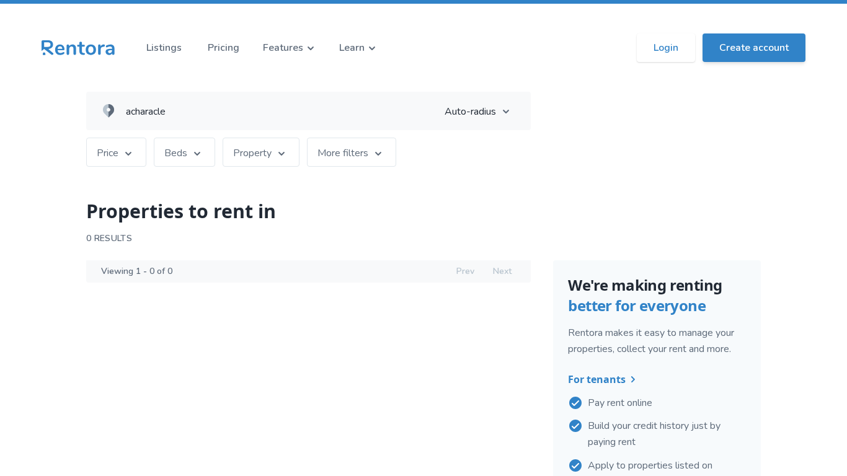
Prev (465, 271)
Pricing (223, 48)
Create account (754, 48)
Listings (164, 48)
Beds (175, 153)
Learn (352, 48)
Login (666, 48)
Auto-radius (470, 111)
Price (107, 153)
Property (252, 153)
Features (283, 48)
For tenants (597, 379)
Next (502, 271)
